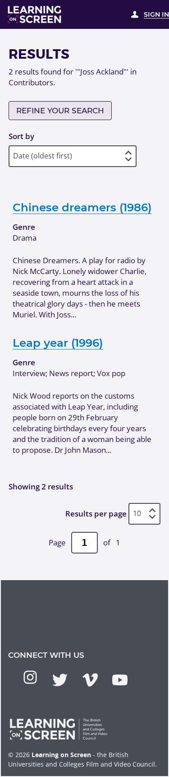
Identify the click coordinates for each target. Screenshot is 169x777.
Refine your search (60, 110)
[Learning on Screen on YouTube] (120, 680)
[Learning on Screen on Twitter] (60, 680)
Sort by (21, 136)
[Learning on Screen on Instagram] (30, 677)
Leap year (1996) (58, 342)
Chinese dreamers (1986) (82, 207)
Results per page (96, 513)
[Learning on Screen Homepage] (35, 14)
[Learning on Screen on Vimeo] (90, 680)
